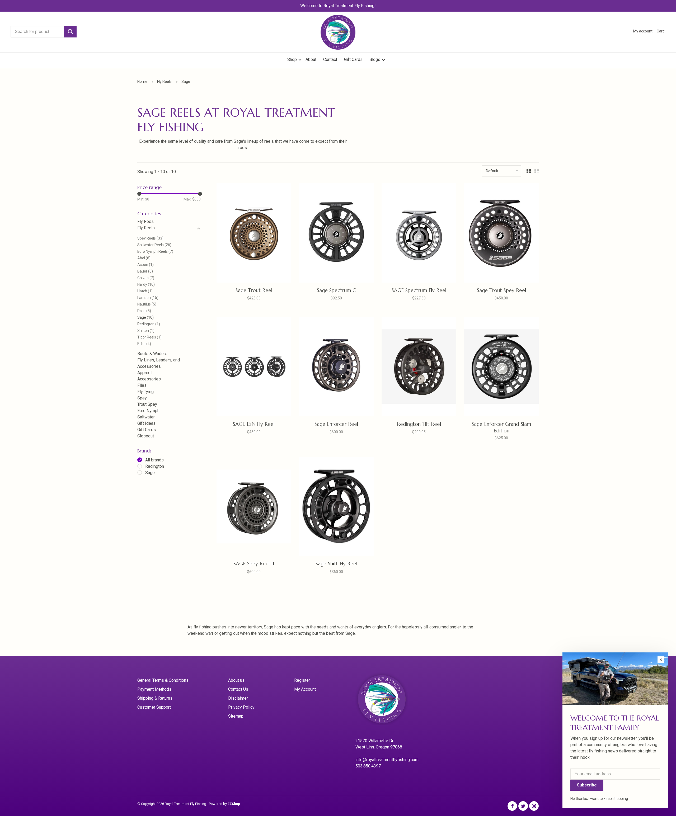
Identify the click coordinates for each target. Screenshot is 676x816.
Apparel (144, 372)
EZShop (234, 804)
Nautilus (146, 304)
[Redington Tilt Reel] (419, 367)
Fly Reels (164, 81)
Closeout (145, 435)
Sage (185, 81)
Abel (144, 258)
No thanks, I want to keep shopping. (599, 798)
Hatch (145, 291)
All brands (154, 459)
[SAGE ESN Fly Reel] (254, 367)
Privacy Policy (241, 707)
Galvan (145, 278)
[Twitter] (523, 806)
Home (142, 81)
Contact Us (238, 689)
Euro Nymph (148, 410)
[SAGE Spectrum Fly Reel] (419, 233)
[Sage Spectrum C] (336, 233)
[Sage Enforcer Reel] (336, 367)
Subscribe (587, 785)
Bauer (145, 271)
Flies (142, 385)
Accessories (149, 378)
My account (642, 31)
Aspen (145, 265)
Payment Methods (154, 689)
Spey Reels (150, 238)
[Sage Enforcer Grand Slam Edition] (501, 367)
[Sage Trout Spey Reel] (501, 233)
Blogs (374, 59)
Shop (292, 59)
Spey (142, 397)
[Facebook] (512, 806)
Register (302, 680)
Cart (661, 31)
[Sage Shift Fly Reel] (336, 507)
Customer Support (154, 707)
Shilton (145, 330)
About (311, 59)
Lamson (147, 297)
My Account (305, 689)
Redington (148, 324)
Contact (330, 59)
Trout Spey (147, 404)
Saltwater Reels (154, 245)
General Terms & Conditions (163, 680)
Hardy (146, 284)
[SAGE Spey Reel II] (254, 507)
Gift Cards (353, 59)
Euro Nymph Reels (155, 251)
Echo (144, 344)
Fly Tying (145, 391)
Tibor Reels (149, 337)
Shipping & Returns (154, 698)
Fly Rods (145, 221)
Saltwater (146, 416)
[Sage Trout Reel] (254, 233)
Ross (144, 311)
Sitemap (235, 716)
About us (236, 680)
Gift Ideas (146, 423)
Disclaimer (238, 698)
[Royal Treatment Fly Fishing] (388, 700)
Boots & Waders (152, 353)
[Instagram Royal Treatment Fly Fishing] (534, 806)
